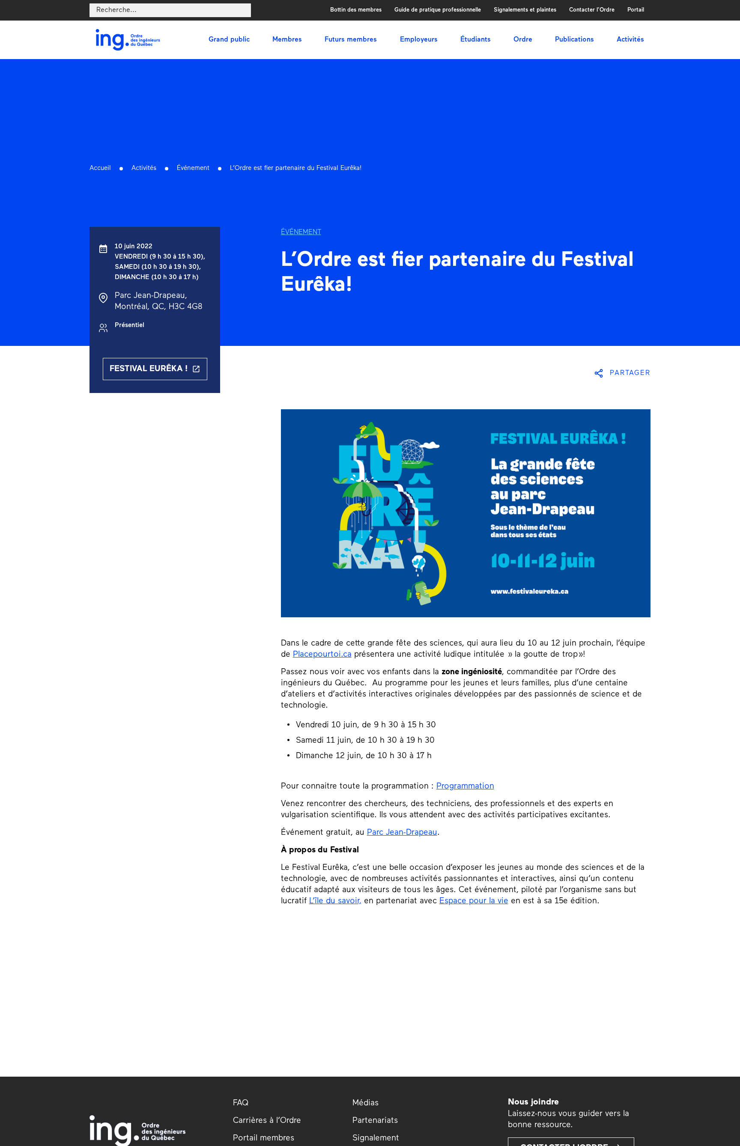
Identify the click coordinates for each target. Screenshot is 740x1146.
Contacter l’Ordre (592, 10)
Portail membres (263, 1138)
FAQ (240, 1103)
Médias (365, 1103)
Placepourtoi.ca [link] (322, 655)
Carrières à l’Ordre (267, 1121)
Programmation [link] (465, 787)
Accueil (100, 168)
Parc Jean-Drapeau (402, 833)
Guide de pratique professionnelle (437, 10)
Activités (143, 168)
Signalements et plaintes (525, 10)
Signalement (375, 1138)
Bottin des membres (356, 10)
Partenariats (375, 1121)
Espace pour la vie (473, 901)
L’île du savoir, (335, 901)
